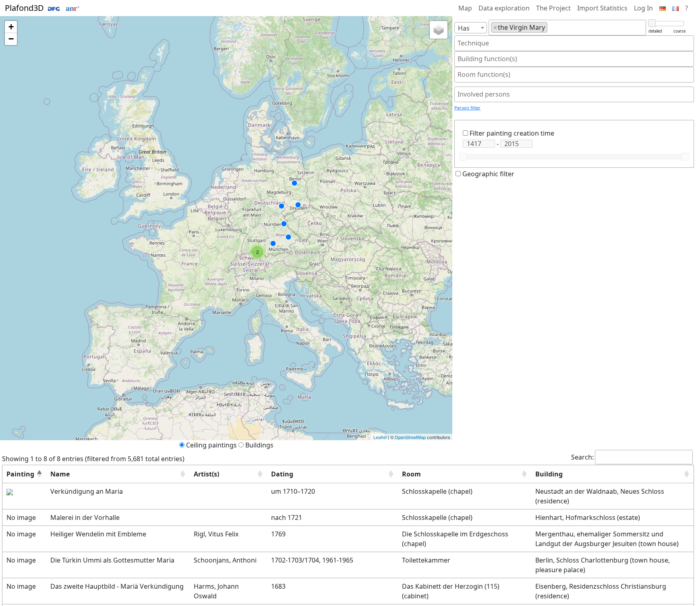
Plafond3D (25, 7)
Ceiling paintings (211, 445)
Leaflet (380, 437)
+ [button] (11, 27)
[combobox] (470, 27)
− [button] (11, 39)
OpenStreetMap (410, 437)
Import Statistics (602, 8)
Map (465, 8)
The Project (553, 8)
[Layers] (438, 30)
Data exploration (504, 8)
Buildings (259, 445)
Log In (643, 8)
